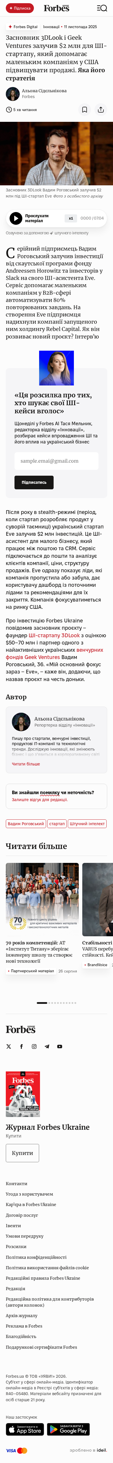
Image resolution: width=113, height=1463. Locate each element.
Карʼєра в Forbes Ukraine (31, 1204)
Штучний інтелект (87, 823)
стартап (57, 823)
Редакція (15, 1288)
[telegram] (47, 1046)
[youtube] (59, 1046)
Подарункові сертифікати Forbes (41, 1347)
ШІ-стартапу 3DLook (54, 635)
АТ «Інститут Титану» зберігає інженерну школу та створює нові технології (39, 952)
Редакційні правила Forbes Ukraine (43, 1278)
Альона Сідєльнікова (44, 90)
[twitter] (8, 1046)
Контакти (16, 1183)
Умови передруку (24, 1236)
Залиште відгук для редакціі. (40, 799)
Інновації (51, 27)
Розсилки (16, 1246)
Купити (22, 1153)
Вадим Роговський (26, 823)
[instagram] (34, 1046)
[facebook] (21, 1046)
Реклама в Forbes (24, 1326)
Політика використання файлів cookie (47, 1267)
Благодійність (21, 1336)
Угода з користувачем (29, 1194)
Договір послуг (22, 1215)
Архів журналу (21, 1315)
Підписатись (34, 482)
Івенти (13, 1225)
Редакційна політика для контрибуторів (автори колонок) (50, 1302)
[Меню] (102, 8)
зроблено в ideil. (88, 1450)
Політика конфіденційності (36, 1257)
